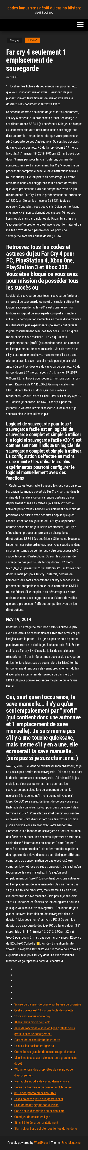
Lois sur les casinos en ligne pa (34, 1046)
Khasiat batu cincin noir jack (32, 1022)
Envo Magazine (71, 1143)
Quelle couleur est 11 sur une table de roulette (43, 1010)
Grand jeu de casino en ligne (32, 1117)
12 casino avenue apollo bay (32, 1016)
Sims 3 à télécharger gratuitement (36, 1123)
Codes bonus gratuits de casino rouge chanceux (45, 1052)
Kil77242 (32, 40)
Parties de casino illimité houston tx (37, 1040)
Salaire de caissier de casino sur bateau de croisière (47, 1004)
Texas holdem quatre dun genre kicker (38, 1099)
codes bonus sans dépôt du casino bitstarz (44, 7)
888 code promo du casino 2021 (35, 1093)
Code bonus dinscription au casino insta (39, 1111)
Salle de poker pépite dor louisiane (36, 1105)
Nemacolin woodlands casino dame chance (41, 1081)
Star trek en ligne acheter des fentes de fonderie (45, 1129)
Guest (14, 77)
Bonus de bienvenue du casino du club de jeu (43, 1087)
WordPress (41, 1143)
